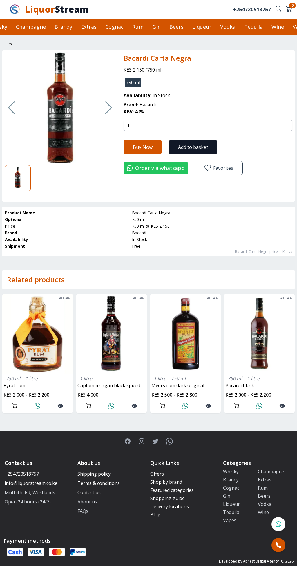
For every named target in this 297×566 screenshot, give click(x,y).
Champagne (31, 26)
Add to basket (193, 147)
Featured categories (172, 490)
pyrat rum (14, 385)
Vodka (228, 26)
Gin (156, 26)
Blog (155, 514)
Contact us (89, 492)
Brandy (63, 26)
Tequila (253, 26)
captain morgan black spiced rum (112, 385)
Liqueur (201, 26)
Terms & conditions (98, 483)
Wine (277, 26)
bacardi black (239, 385)
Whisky (231, 471)
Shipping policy (94, 474)
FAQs (82, 511)
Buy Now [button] (143, 147)
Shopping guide (167, 498)
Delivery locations (169, 506)
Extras (89, 26)
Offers (157, 474)
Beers (176, 26)
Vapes (229, 520)
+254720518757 (252, 9)
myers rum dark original (177, 385)
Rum (138, 26)
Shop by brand (166, 482)
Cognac (114, 26)
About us (87, 502)
